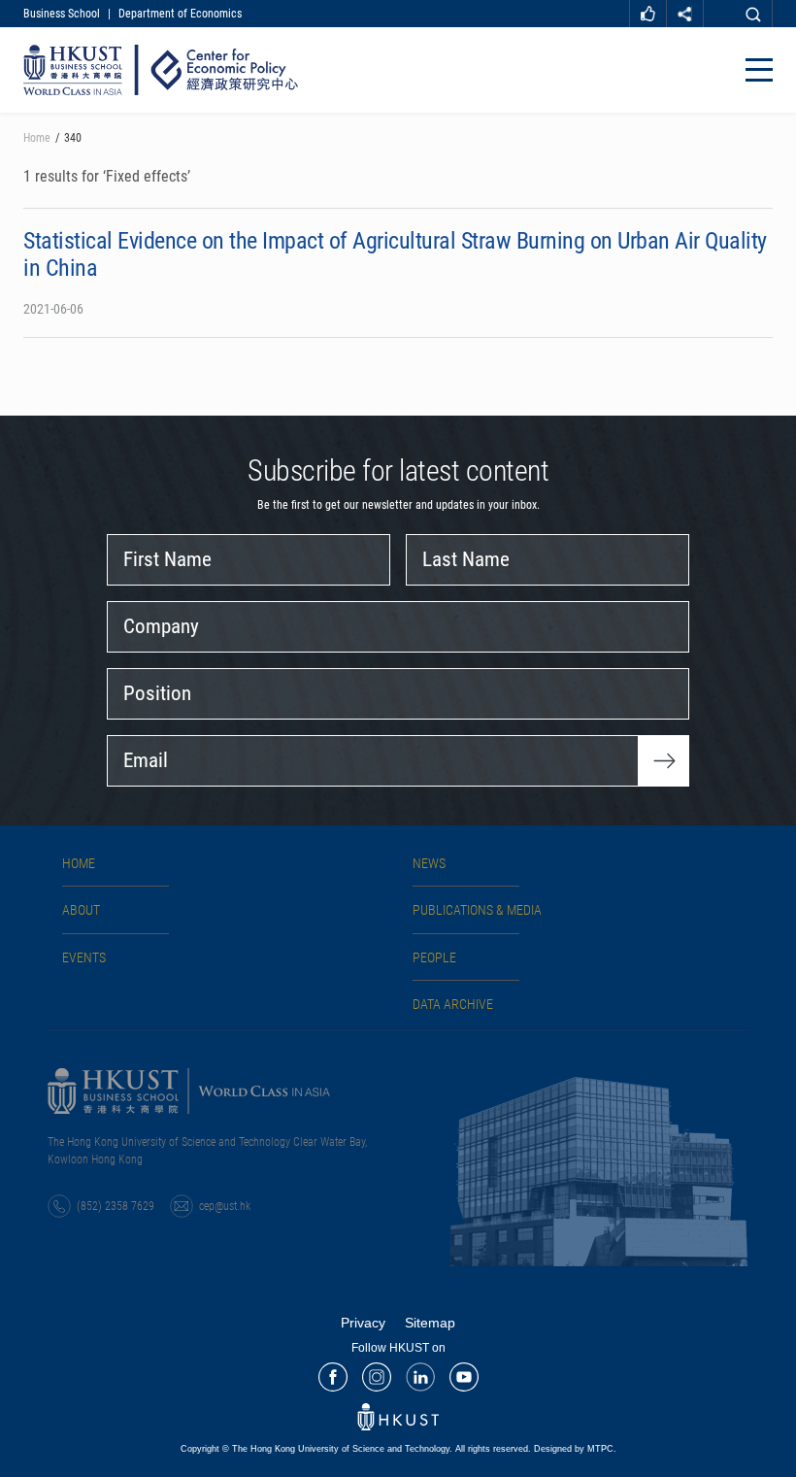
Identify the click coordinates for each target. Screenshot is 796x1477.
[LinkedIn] (420, 1377)
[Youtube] (464, 1377)
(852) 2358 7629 (115, 1206)
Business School (61, 13)
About (81, 910)
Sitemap (430, 1322)
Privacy (363, 1322)
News (429, 863)
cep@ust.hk (224, 1206)
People (434, 957)
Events (84, 957)
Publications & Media (477, 910)
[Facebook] (333, 1377)
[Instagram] (376, 1377)
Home (36, 138)
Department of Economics (180, 13)
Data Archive (453, 1004)
